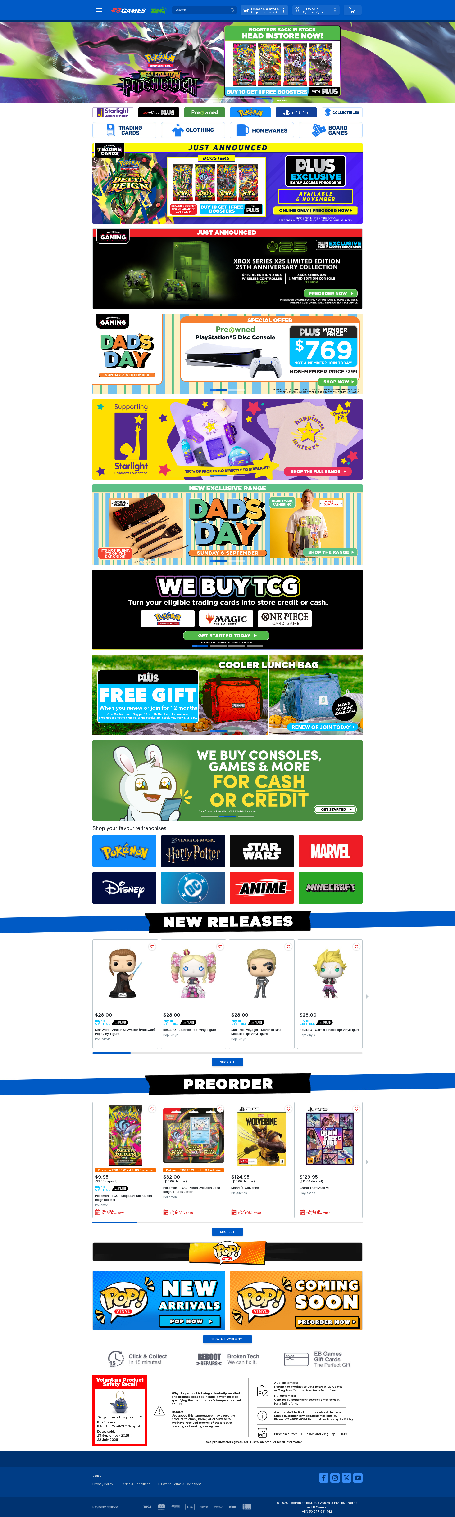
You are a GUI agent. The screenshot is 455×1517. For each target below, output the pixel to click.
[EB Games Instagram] (335, 1478)
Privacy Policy (102, 1484)
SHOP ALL (227, 1062)
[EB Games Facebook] (323, 1478)
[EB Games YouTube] (358, 1478)
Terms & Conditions (135, 1484)
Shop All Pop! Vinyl (227, 1339)
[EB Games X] (346, 1478)
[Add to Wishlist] (152, 946)
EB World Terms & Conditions (179, 1484)
